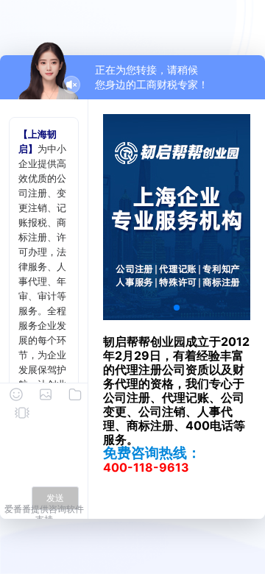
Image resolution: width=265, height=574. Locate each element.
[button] (177, 308)
